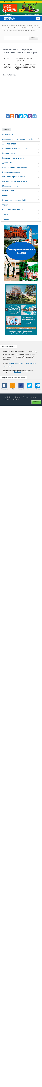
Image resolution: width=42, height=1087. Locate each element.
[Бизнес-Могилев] (9, 18)
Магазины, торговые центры (14, 177)
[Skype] (26, 116)
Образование (8, 195)
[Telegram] (34, 116)
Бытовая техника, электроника (15, 149)
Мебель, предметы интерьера (14, 181)
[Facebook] (17, 116)
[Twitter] (21, 116)
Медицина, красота (10, 186)
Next (35, 310)
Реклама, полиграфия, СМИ (14, 200)
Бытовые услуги (9, 153)
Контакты (16, 399)
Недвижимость (8, 191)
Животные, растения (11, 172)
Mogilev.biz (5, 25)
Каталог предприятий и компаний (21, 25)
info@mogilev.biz (16, 363)
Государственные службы (13, 158)
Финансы (6, 219)
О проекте (18, 397)
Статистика (7, 399)
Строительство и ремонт (12, 210)
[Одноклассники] (12, 116)
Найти (33, 38)
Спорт (5, 205)
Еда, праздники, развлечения (14, 167)
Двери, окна (7, 163)
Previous (7, 310)
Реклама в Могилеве (29, 397)
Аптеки (10, 28)
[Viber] (30, 116)
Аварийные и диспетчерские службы (17, 139)
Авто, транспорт (9, 144)
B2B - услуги (7, 134)
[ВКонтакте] (8, 116)
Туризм (5, 214)
